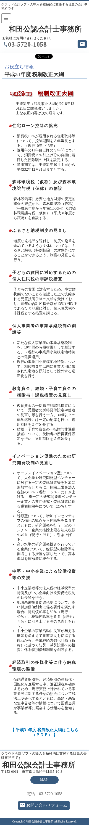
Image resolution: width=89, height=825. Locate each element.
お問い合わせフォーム (46, 805)
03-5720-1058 (27, 44)
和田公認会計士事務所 (45, 29)
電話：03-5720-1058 (44, 793)
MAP (43, 779)
